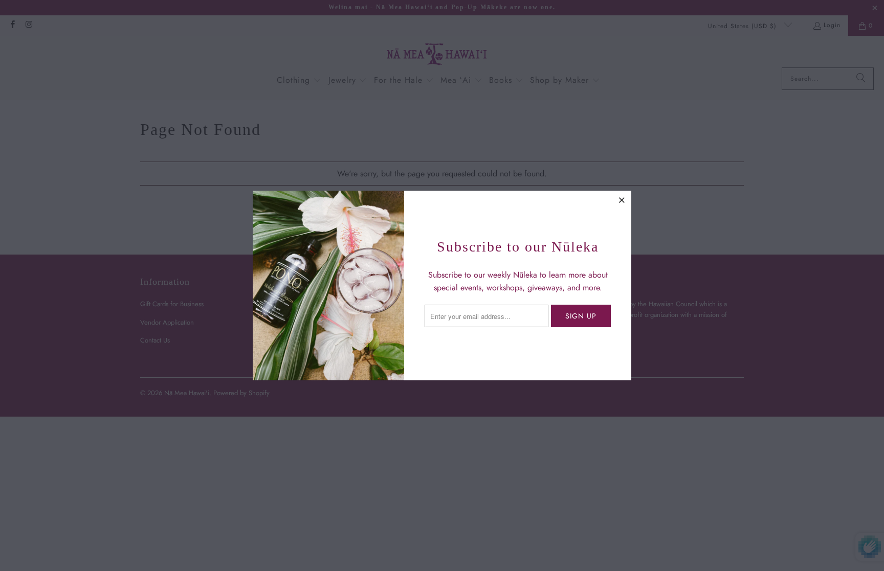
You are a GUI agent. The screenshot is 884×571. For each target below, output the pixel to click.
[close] (622, 200)
